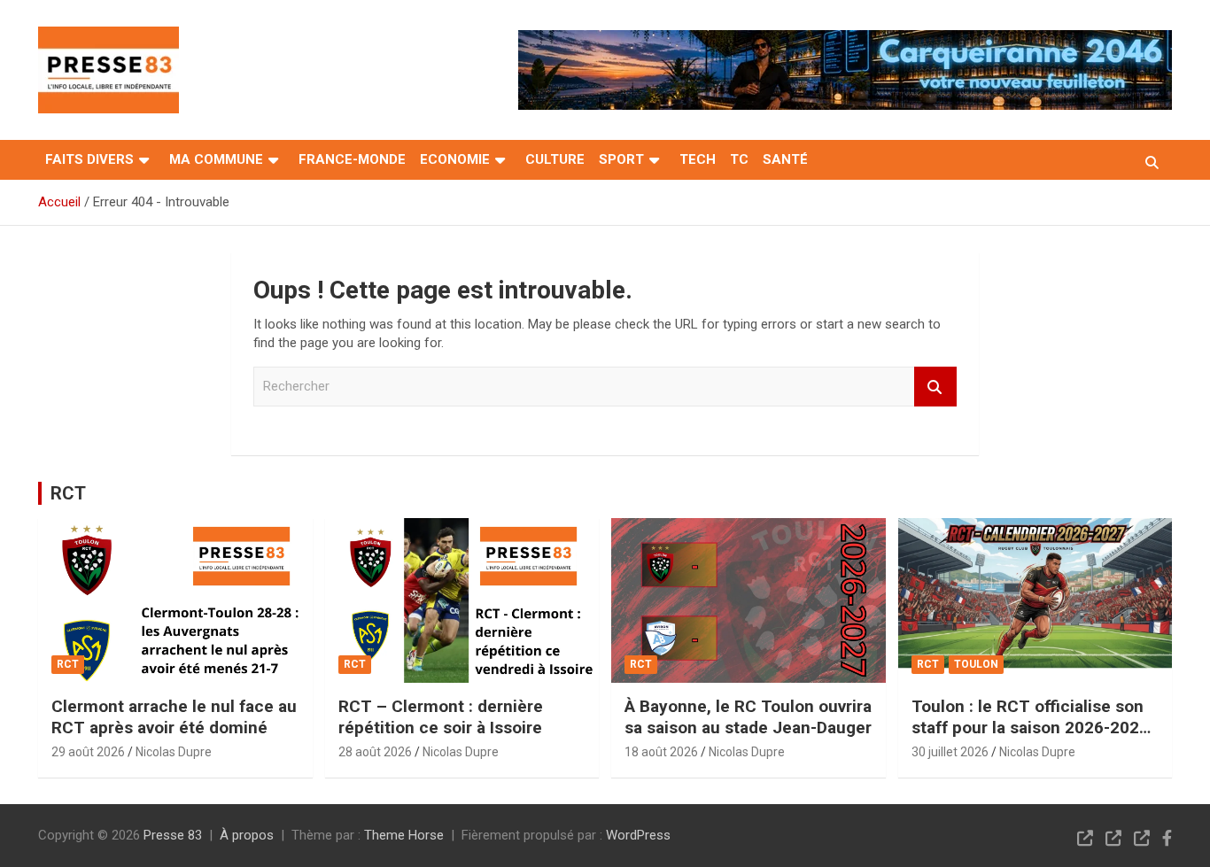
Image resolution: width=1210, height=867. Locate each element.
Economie (455, 159)
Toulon (976, 664)
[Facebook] (1167, 838)
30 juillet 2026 (950, 752)
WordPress (638, 835)
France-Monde (352, 159)
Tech (697, 159)
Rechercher (935, 386)
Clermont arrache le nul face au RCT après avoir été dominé (174, 717)
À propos (247, 835)
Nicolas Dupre (174, 752)
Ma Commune (216, 159)
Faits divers (89, 159)
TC (739, 159)
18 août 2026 (661, 752)
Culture (555, 159)
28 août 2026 (375, 752)
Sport (621, 159)
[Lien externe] (108, 39)
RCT (68, 493)
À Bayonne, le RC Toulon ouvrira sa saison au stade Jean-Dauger (748, 717)
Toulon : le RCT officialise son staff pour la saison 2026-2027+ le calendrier (1035, 728)
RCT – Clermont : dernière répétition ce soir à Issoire (440, 717)
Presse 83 (172, 835)
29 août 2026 (88, 752)
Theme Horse (404, 835)
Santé (785, 159)
